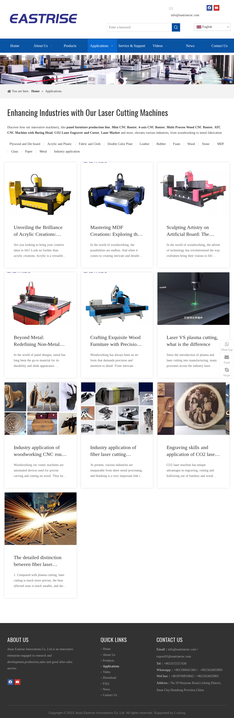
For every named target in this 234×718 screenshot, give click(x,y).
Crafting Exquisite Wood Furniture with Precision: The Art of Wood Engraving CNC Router (115, 341)
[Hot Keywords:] (176, 27)
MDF (220, 144)
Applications (111, 666)
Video (106, 672)
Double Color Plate (120, 144)
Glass (14, 151)
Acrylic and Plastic (59, 144)
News (106, 689)
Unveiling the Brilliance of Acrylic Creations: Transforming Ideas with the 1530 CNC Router (38, 231)
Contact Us (110, 695)
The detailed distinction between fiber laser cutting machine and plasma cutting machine (38, 561)
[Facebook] (209, 8)
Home (107, 649)
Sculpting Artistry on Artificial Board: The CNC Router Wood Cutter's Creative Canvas (192, 231)
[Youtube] (216, 8)
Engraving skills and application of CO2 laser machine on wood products (191, 451)
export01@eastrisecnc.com (174, 656)
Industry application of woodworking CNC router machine (40, 451)
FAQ (106, 683)
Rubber (161, 144)
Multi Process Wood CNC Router (190, 127)
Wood (191, 144)
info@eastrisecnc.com (184, 15)
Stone (206, 144)
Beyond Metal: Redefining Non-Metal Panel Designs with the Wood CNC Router (37, 341)
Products (108, 660)
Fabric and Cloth (90, 144)
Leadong (180, 713)
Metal (43, 151)
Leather (144, 144)
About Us (109, 655)
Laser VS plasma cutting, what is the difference (192, 340)
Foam (176, 144)
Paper (28, 151)
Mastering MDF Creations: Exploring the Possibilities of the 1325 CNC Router (115, 231)
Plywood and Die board (25, 144)
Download (109, 677)
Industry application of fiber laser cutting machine (113, 451)
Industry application (67, 151)
